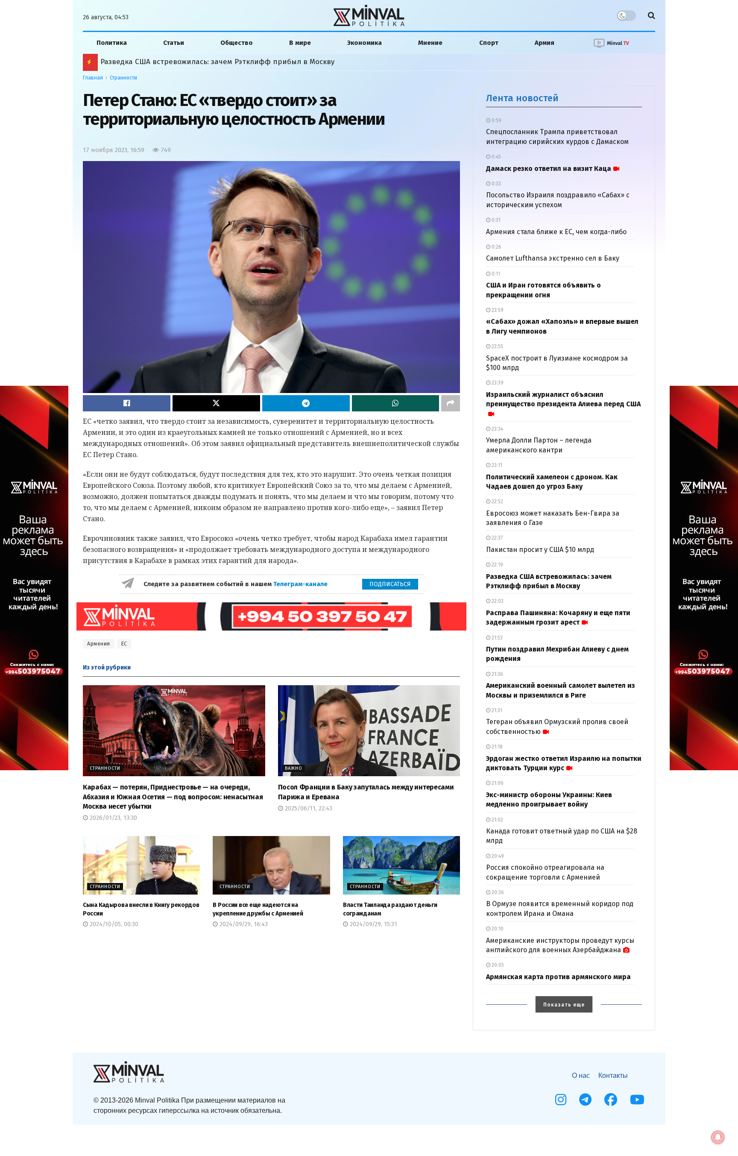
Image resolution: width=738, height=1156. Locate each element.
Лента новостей (522, 98)
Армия (544, 43)
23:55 (496, 346)
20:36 (497, 892)
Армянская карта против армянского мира (558, 977)
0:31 (495, 220)
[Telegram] (585, 1099)
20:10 (497, 929)
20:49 (497, 856)
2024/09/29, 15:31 (372, 924)
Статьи (173, 43)
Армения (98, 644)
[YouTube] (637, 1099)
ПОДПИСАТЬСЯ (390, 584)
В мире (300, 43)
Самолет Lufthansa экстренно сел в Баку (552, 258)
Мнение (430, 43)
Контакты (613, 1075)
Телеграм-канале (301, 584)
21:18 (496, 747)
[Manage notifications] (718, 1137)
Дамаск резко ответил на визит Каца (548, 168)
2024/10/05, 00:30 (113, 924)
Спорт (488, 43)
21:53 (496, 638)
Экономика (364, 43)
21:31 (496, 710)
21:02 (496, 820)
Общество (236, 43)
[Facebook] (610, 1099)
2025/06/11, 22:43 (307, 808)
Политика (112, 43)
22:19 (496, 565)
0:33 (495, 184)
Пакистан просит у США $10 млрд (540, 550)
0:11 (495, 274)
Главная (93, 78)
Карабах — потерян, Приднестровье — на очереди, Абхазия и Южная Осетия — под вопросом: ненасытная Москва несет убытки (173, 796)
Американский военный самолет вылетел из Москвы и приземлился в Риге (228, 61)
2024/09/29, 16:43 (243, 924)
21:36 (496, 674)
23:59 (497, 310)
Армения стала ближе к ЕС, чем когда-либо (556, 232)
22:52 (496, 502)
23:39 (497, 383)
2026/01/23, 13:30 (112, 818)
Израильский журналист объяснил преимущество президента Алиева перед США (563, 399)
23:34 (496, 429)
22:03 (497, 601)
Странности (123, 78)
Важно (293, 768)
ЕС (124, 644)
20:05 (497, 965)
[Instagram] (560, 1099)
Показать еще (564, 1005)
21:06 (497, 783)
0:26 (495, 247)
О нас (581, 1075)
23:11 (496, 465)
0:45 (495, 157)
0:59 (495, 120)
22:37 (496, 538)
